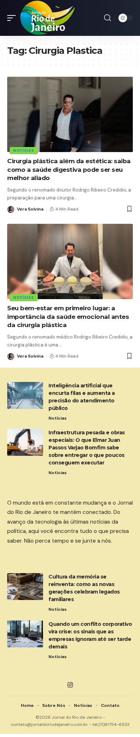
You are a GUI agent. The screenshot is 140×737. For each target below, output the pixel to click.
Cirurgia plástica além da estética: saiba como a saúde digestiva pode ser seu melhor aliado (69, 169)
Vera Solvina (30, 209)
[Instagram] (70, 685)
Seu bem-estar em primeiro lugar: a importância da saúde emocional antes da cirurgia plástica (68, 316)
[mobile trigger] (13, 18)
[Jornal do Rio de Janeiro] (47, 18)
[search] (107, 18)
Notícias (23, 150)
